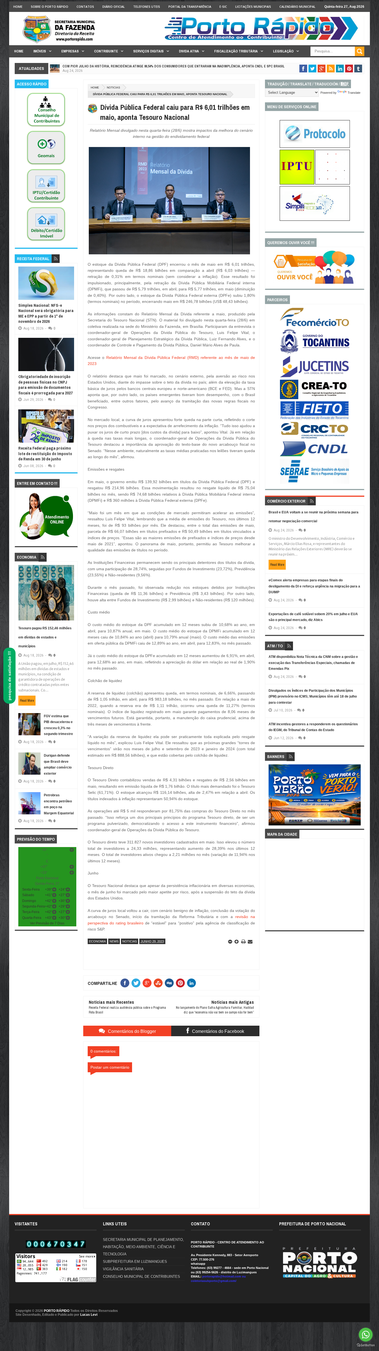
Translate (354, 92)
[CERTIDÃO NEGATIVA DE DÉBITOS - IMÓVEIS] (46, 241)
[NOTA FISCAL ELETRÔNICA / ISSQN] (332, 183)
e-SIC (223, 6)
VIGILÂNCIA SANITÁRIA (123, 1269)
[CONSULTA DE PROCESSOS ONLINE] (315, 147)
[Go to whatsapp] (366, 1335)
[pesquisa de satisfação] (314, 283)
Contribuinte (106, 51)
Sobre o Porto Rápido (49, 6)
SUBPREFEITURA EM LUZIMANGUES (135, 1261)
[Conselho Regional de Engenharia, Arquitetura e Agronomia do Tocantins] (314, 398)
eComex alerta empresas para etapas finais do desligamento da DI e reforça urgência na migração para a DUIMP (314, 586)
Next (358, 797)
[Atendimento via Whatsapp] (46, 540)
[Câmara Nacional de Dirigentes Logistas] (314, 456)
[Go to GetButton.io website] (366, 1345)
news (114, 941)
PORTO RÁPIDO (56, 1311)
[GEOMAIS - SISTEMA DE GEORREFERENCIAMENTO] (46, 165)
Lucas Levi (88, 1315)
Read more (27, 700)
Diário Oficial (113, 6)
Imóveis (39, 51)
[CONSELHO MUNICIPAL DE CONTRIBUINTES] (46, 127)
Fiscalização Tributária (236, 51)
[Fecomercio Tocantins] (314, 326)
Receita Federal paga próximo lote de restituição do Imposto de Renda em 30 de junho (45, 453)
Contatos (85, 6)
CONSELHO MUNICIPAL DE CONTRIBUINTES (141, 1276)
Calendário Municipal (297, 6)
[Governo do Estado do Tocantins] (314, 353)
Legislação (283, 51)
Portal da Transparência (189, 6)
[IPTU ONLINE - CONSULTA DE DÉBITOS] (297, 183)
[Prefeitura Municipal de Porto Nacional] (263, 39)
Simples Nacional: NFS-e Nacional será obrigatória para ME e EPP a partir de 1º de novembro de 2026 (46, 313)
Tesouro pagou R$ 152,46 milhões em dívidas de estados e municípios (45, 637)
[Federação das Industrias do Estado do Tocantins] (314, 419)
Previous (272, 797)
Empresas (70, 51)
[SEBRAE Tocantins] (314, 483)
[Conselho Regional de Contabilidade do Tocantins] (314, 437)
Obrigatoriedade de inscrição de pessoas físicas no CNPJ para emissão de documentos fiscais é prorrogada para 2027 (45, 385)
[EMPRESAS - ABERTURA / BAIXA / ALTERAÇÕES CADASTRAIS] (315, 220)
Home (17, 6)
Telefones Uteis (146, 6)
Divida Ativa (189, 51)
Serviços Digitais (148, 51)
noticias (113, 87)
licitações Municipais (253, 6)
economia (97, 941)
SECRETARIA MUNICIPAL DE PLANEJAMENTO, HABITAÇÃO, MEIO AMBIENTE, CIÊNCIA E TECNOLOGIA (143, 1247)
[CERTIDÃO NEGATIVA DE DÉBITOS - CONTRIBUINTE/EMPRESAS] (46, 203)
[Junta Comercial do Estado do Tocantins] (314, 377)
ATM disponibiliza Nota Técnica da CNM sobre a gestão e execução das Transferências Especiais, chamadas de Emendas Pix (313, 663)
